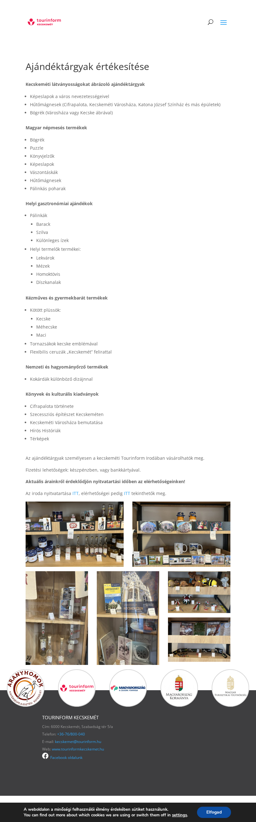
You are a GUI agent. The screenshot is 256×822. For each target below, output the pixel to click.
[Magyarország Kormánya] (179, 705)
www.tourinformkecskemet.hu (78, 749)
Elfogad (214, 812)
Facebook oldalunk (65, 757)
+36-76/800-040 (71, 734)
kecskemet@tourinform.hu (78, 741)
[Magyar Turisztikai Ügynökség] (230, 705)
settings (179, 815)
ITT (75, 493)
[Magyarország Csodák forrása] (128, 705)
